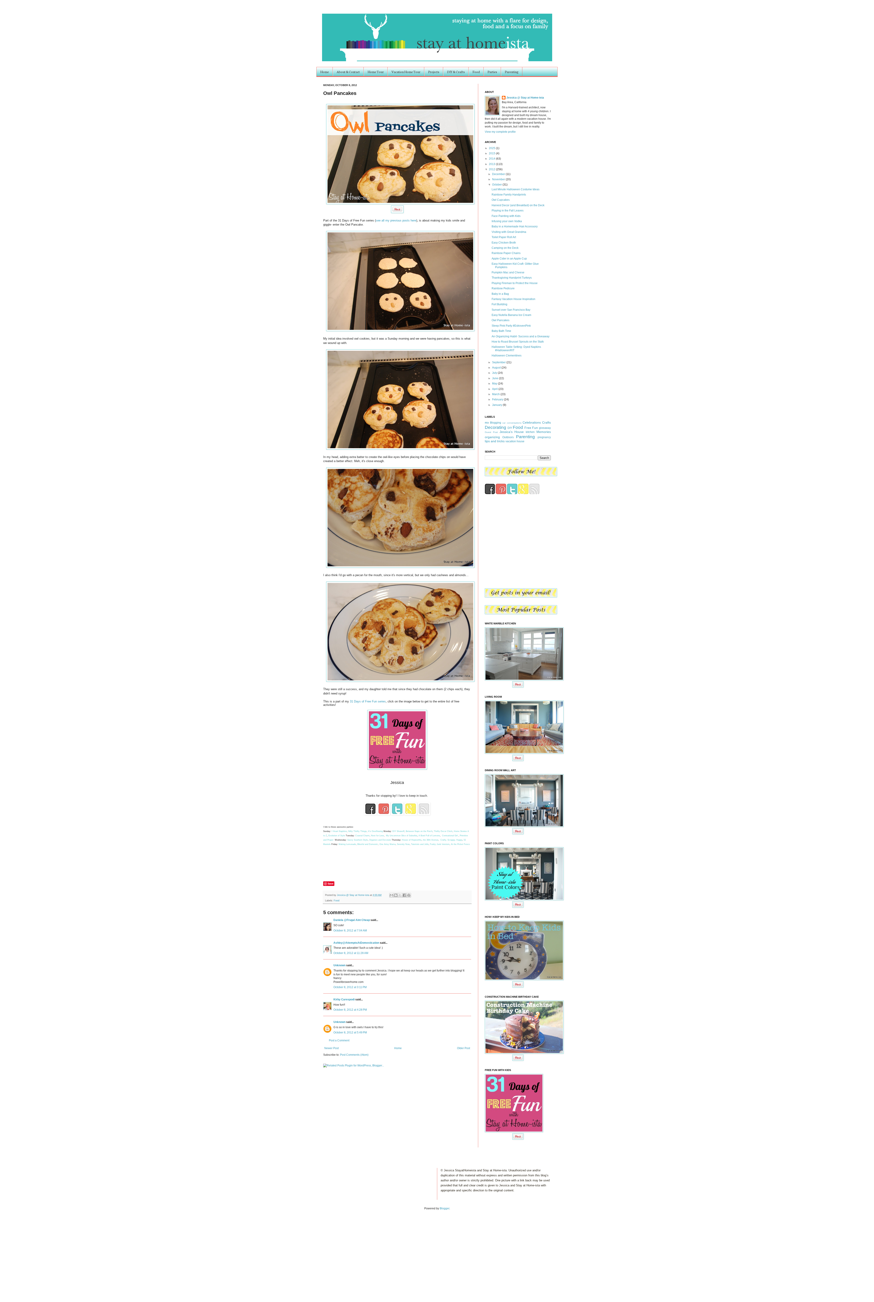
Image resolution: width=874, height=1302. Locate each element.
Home (324, 71)
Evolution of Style (337, 835)
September (499, 362)
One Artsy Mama (387, 844)
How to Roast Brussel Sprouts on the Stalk (518, 341)
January (497, 405)
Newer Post (331, 1048)
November (499, 179)
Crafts (546, 422)
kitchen (530, 432)
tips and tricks (495, 441)
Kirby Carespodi (344, 999)
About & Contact (348, 71)
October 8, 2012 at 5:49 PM (350, 1032)
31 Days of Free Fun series (368, 701)
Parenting (511, 71)
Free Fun (531, 428)
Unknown (339, 965)
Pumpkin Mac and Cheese (508, 272)
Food (476, 71)
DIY (510, 428)
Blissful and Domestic (367, 844)
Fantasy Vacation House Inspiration (513, 299)
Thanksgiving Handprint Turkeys (512, 277)
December (499, 174)
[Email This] (391, 895)
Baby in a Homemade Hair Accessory (515, 226)
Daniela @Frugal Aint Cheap (351, 920)
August (496, 367)
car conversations (511, 423)
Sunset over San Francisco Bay (511, 309)
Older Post (463, 1048)
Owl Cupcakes (501, 199)
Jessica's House (512, 432)
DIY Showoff (398, 831)
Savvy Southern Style (357, 840)
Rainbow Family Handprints (509, 194)
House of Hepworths (412, 840)
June (495, 378)
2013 (492, 164)
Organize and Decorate (380, 840)
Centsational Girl (450, 835)
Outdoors (508, 437)
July (495, 372)
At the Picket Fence (460, 844)
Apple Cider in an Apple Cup (509, 258)
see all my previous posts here (396, 220)
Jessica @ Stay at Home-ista (353, 895)
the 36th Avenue (430, 840)
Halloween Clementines (506, 355)
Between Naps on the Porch (419, 831)
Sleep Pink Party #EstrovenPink (511, 325)
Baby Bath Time (501, 331)
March (496, 394)
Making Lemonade (347, 844)
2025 (492, 148)
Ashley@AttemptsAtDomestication (356, 942)
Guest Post (491, 432)
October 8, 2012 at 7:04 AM (350, 930)
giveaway (545, 428)
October (497, 184)
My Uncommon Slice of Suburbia (401, 835)
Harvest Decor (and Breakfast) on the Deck (518, 205)
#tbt (487, 422)
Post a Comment (339, 1040)
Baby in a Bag (500, 293)
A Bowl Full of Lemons (429, 835)
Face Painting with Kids (506, 216)
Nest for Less (377, 835)
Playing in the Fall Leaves (507, 210)
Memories (543, 432)
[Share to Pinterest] (409, 895)
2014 (492, 158)
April (495, 389)
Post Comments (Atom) (354, 1054)
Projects (433, 71)
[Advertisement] (47, 1251)
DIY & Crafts (456, 71)
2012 (492, 169)
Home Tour (376, 71)
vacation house (515, 441)
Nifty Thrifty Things (357, 831)
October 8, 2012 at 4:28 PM (350, 1009)
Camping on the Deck (505, 247)
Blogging (495, 422)
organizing (492, 437)
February (498, 399)
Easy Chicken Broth (504, 242)
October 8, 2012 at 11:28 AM (350, 953)
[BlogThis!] (396, 895)
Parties (492, 71)
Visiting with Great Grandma (509, 232)
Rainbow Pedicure (503, 288)
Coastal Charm (362, 835)
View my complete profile (500, 131)
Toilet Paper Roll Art (504, 237)
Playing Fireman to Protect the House (515, 283)
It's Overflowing (375, 831)
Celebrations (532, 422)
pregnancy (544, 437)
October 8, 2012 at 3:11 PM (350, 987)
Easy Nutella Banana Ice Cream (511, 315)
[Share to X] (400, 895)
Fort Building (499, 304)
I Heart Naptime (339, 831)
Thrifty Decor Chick (443, 831)
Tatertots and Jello (420, 844)
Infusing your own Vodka (507, 221)
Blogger (444, 1208)
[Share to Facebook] (404, 895)
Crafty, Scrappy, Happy (451, 840)
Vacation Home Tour (405, 71)
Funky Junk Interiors (440, 844)
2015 (492, 153)
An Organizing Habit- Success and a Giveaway (520, 336)
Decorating (495, 427)
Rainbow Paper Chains (506, 253)
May (495, 383)
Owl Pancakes (500, 320)
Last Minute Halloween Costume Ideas (515, 189)
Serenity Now (403, 844)
